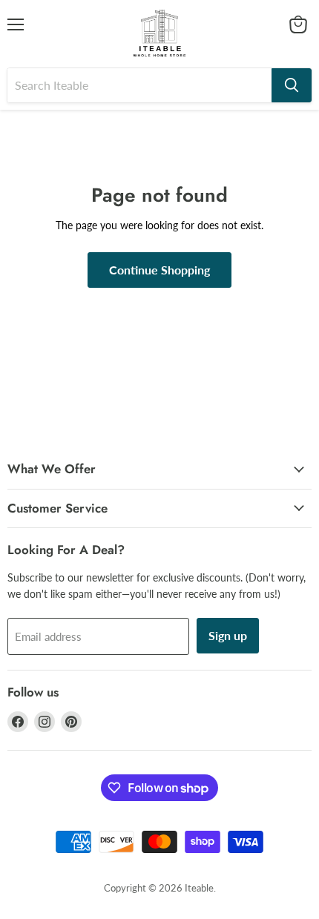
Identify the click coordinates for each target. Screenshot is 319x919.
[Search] (292, 85)
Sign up (227, 635)
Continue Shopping (159, 270)
